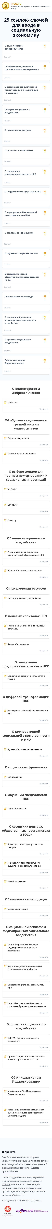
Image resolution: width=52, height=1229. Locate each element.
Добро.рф (17, 1195)
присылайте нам (10, 1171)
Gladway (6, 1184)
